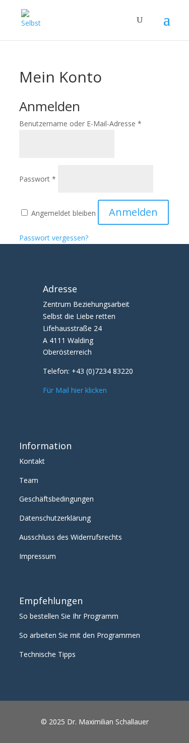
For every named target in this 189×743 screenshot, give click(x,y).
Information (45, 446)
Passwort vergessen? (53, 237)
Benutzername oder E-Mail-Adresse (80, 123)
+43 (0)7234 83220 (102, 371)
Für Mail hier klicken (75, 390)
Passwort (37, 179)
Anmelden (133, 212)
